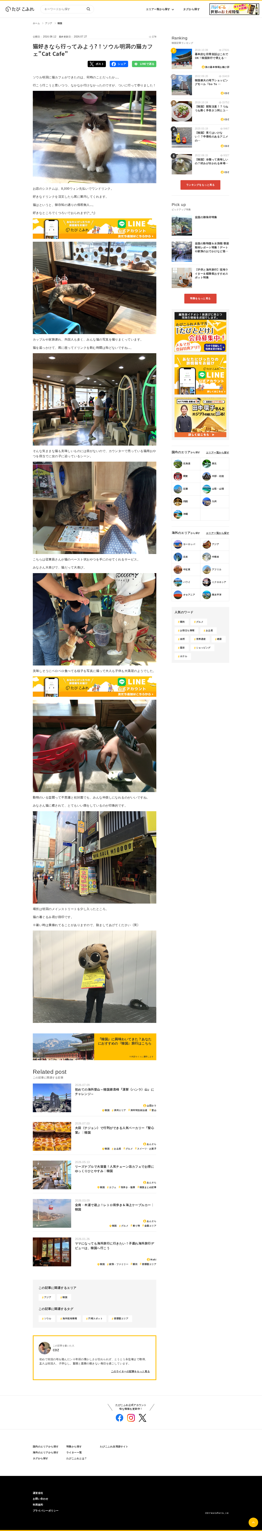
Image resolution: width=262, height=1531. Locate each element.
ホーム (36, 23)
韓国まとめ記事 (148, 1187)
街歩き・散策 (128, 1187)
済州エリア (120, 1110)
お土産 (117, 1148)
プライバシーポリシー (46, 1510)
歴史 (182, 647)
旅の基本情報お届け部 (217, 67)
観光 (135, 1264)
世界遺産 (201, 639)
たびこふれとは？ (76, 1458)
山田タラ (151, 1105)
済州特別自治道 (138, 1110)
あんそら (151, 1144)
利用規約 (38, 1504)
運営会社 (38, 1493)
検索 (88, 9)
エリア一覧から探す (158, 9)
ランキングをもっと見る (200, 184)
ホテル (183, 656)
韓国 (60, 23)
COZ (226, 93)
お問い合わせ (40, 1498)
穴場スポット (95, 1318)
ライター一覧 (74, 1452)
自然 (182, 639)
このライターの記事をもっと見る (130, 1371)
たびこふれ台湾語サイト (114, 1446)
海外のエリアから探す (46, 1452)
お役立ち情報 (187, 630)
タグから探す (191, 9)
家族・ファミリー (118, 1264)
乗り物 (136, 1225)
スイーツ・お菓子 (146, 1148)
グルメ (129, 1148)
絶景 (219, 639)
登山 (154, 1110)
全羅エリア (150, 1225)
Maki (153, 1259)
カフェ (112, 1187)
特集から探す (74, 1446)
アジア (48, 23)
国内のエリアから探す (46, 1446)
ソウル (47, 1318)
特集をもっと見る (200, 298)
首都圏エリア (149, 1264)
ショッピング (203, 647)
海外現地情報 (70, 1318)
